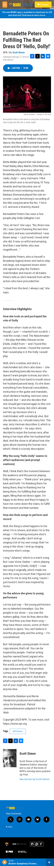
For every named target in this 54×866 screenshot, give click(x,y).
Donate (44, 4)
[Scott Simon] (9, 758)
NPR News (18, 731)
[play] (4, 862)
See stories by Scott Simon (35, 779)
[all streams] (50, 862)
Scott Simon (18, 52)
